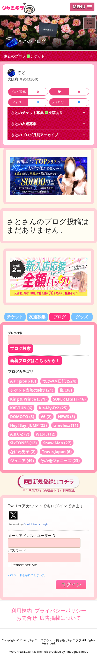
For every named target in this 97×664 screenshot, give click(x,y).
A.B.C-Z (19, 434)
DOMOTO (22, 416)
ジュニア (22, 460)
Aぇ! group (23, 381)
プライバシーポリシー (60, 610)
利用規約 (21, 610)
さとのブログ (32, 41)
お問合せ (26, 617)
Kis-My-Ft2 (53, 407)
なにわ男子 (22, 451)
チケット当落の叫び (31, 390)
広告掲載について (60, 617)
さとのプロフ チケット (24, 56)
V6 (46, 416)
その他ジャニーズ (60, 460)
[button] (82, 7)
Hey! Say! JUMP (28, 425)
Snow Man (57, 442)
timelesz (65, 425)
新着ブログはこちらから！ (35, 360)
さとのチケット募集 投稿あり (37, 112)
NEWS (66, 416)
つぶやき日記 (59, 381)
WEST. (45, 434)
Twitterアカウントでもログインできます (46, 506)
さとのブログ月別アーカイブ (34, 134)
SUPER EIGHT (69, 399)
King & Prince (28, 399)
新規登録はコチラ (53, 481)
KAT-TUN (21, 407)
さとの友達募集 (23, 123)
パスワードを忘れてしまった (26, 575)
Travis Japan (57, 451)
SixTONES (23, 442)
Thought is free (76, 651)
